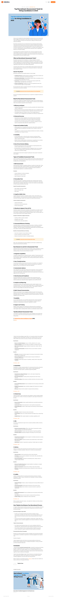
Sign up (29, 596)
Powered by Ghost (51, 596)
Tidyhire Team (20, 563)
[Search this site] (46, 2)
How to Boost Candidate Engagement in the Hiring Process (23, 590)
